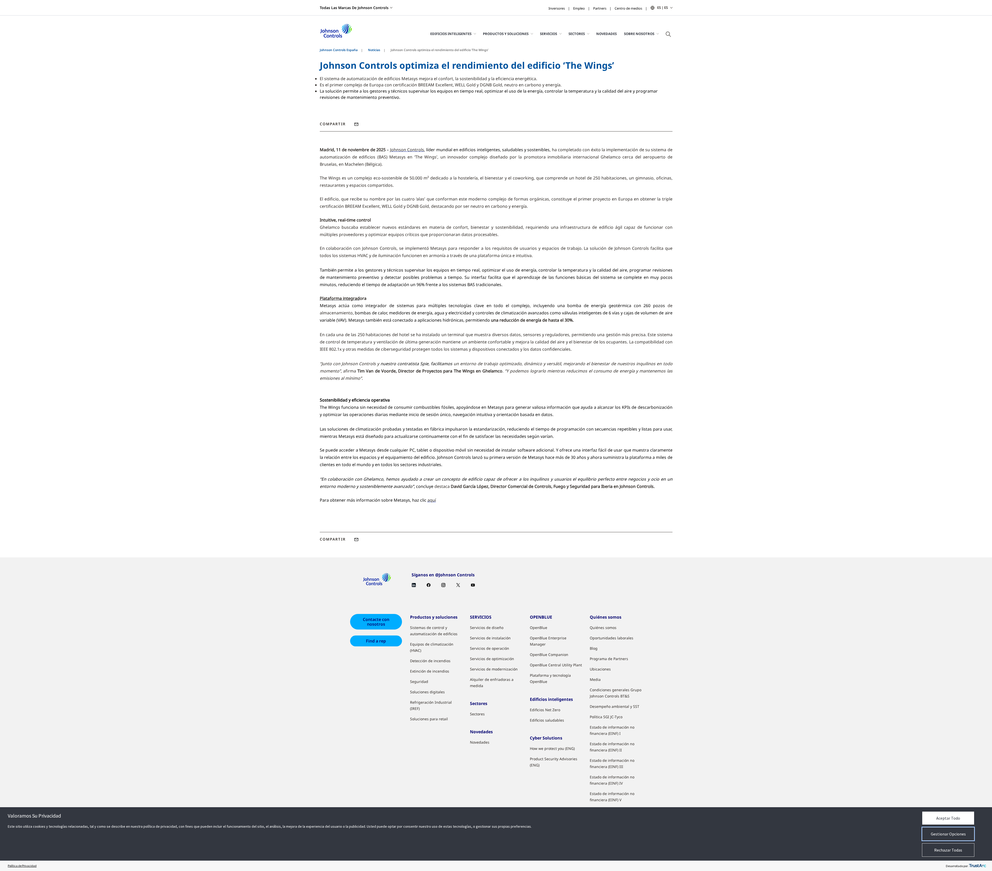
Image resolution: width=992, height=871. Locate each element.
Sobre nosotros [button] (639, 33)
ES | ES (662, 7)
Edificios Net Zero (545, 709)
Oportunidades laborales (611, 637)
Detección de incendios (430, 660)
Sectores (477, 713)
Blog (594, 648)
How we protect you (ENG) (552, 748)
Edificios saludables (547, 720)
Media (595, 679)
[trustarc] (977, 865)
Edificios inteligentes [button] (450, 33)
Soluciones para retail (429, 718)
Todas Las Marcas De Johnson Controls (354, 7)
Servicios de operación (489, 648)
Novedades (606, 33)
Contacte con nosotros (376, 622)
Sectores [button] (576, 33)
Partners (599, 8)
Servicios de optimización (492, 658)
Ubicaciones (600, 669)
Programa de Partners (609, 658)
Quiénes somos (603, 627)
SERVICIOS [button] (548, 33)
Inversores (557, 8)
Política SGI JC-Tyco (606, 716)
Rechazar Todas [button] (948, 850)
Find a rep (376, 641)
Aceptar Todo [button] (948, 818)
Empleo (579, 8)
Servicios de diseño (486, 627)
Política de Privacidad (22, 866)
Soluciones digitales (427, 691)
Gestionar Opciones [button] (948, 834)
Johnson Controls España (339, 50)
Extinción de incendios (429, 671)
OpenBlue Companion (549, 654)
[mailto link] (356, 124)
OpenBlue (538, 627)
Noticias (374, 50)
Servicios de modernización (494, 669)
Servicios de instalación (490, 637)
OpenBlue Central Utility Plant (556, 664)
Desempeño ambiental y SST (614, 706)
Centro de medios (628, 8)
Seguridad (419, 681)
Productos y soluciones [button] (506, 33)
